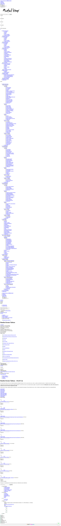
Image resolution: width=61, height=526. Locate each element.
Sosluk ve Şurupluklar (9, 109)
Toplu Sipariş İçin (3, 374)
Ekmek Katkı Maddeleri (7, 52)
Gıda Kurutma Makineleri (10, 268)
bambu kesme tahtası (3, 393)
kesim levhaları (2, 390)
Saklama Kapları (8, 137)
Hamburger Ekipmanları (9, 165)
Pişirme (5, 33)
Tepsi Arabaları (8, 143)
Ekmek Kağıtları (8, 176)
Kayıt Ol (1, 313)
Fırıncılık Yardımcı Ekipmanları (11, 287)
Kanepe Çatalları (8, 212)
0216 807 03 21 (11, 504)
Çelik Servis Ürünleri (9, 122)
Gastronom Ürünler (9, 136)
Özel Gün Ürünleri (7, 77)
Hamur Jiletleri (8, 150)
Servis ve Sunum (6, 34)
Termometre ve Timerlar (9, 110)
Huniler (7, 95)
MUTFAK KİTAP (3, 470)
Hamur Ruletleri (8, 87)
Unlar (5, 57)
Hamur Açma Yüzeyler (9, 163)
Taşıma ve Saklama (7, 35)
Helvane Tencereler (9, 262)
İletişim (5, 496)
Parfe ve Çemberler (9, 207)
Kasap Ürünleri (8, 273)
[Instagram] (7, 512)
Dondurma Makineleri (9, 279)
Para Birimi (4, 298)
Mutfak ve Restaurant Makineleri (9, 74)
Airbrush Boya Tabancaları (10, 281)
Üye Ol (1, 300)
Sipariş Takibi (2, 3)
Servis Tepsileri (8, 130)
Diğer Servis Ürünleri (9, 126)
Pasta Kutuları (8, 216)
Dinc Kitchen (2, 409)
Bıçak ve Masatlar (9, 112)
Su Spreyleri (8, 155)
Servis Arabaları (8, 135)
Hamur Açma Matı (9, 199)
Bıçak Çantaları (8, 134)
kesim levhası (2, 391)
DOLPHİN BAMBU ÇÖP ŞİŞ (8, 477)
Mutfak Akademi (4, 70)
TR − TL (3, 4)
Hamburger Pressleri (9, 101)
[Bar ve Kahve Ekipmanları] (6, 69)
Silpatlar (7, 115)
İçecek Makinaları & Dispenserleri (11, 275)
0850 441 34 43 (6, 504)
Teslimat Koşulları (7, 487)
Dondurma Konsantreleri (8, 61)
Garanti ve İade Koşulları (8, 489)
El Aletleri (5, 31)
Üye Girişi (5, 500)
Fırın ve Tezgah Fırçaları (9, 152)
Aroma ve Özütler (7, 51)
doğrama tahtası (2, 395)
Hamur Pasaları (8, 161)
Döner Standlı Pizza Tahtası (9, 409)
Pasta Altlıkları (8, 210)
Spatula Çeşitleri (8, 97)
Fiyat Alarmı (9, 371)
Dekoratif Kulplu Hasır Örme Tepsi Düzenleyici (13, 423)
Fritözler (7, 265)
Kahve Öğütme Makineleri (10, 247)
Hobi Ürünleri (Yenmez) (8, 59)
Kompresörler (8, 280)
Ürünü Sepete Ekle (3, 363)
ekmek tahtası (2, 396)
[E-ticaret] (30, 524)
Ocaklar (7, 270)
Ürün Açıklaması (4, 375)
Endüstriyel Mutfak (5, 73)
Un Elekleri (8, 154)
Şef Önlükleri (8, 121)
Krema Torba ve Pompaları (10, 196)
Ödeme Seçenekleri (5, 376)
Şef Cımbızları (8, 88)
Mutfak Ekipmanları (5, 30)
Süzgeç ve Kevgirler (9, 99)
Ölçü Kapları (8, 111)
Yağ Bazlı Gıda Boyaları (8, 58)
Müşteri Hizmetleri (7, 495)
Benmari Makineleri (9, 278)
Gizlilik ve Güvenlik (7, 490)
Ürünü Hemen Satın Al (4, 364)
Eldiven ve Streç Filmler (9, 138)
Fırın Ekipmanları (5, 36)
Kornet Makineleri (9, 241)
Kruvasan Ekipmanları (9, 200)
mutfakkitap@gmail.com (8, 506)
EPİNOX (1, 443)
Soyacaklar (7, 89)
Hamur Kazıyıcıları (9, 151)
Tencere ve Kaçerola (9, 117)
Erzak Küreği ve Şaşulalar (10, 153)
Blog (5, 497)
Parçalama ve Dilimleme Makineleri (11, 264)
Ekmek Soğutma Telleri (9, 162)
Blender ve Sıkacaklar (9, 267)
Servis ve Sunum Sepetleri (10, 129)
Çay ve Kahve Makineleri (10, 246)
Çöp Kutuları (8, 141)
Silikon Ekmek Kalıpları (9, 169)
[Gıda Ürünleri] (4, 62)
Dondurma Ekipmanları (9, 194)
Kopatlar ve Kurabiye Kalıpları (10, 192)
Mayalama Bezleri (9, 159)
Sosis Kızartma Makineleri (10, 245)
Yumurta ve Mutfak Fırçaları (10, 90)
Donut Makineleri (8, 240)
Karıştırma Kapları (9, 108)
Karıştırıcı (7, 470)
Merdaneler (8, 98)
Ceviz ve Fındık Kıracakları (10, 92)
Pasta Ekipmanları (5, 42)
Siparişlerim (2, 2)
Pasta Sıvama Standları (9, 197)
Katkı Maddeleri (6, 56)
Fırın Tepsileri (8, 170)
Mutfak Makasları (8, 94)
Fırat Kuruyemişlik (6, 443)
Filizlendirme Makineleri (9, 269)
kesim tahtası (2, 392)
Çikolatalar (5, 53)
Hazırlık (5, 32)
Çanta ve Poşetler (8, 139)
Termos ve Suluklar (9, 140)
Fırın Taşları (8, 171)
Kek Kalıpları (8, 205)
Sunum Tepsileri (8, 131)
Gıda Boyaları (6, 55)
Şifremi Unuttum (7, 310)
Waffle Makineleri (9, 239)
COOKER (2, 324)
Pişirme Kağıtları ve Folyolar (10, 118)
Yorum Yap (13, 371)
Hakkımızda (6, 491)
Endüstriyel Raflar (9, 142)
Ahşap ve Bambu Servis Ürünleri (11, 123)
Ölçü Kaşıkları (8, 105)
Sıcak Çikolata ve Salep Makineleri (11, 248)
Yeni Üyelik (6, 499)
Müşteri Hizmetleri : (5, 0)
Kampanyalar (4, 79)
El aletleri (5, 37)
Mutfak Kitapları (6, 72)
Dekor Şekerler (6, 225)
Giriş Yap (2, 311)
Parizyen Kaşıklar (8, 93)
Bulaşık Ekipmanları (9, 271)
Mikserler (7, 286)
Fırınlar (7, 285)
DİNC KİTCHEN (3, 423)
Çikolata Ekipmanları (9, 193)
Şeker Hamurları (6, 60)
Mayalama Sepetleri (9, 158)
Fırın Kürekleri (8, 149)
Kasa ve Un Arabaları (9, 180)
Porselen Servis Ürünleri (9, 124)
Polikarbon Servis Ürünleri (10, 125)
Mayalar (5, 50)
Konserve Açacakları (9, 91)
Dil (0, 5)
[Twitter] (7, 509)
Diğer (5, 373)
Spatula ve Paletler (9, 188)
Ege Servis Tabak (6, 457)
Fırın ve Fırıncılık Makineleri (8, 76)
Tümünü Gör (8, 113)
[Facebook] (7, 507)
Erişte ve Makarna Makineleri (10, 266)
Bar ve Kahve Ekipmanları (6, 63)
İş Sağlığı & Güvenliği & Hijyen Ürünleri (12, 274)
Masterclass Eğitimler (5, 290)
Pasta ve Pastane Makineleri (8, 75)
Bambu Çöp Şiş (6, 401)
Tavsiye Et (2, 371)
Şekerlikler (7, 128)
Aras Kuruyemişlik (6, 450)
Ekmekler (5, 49)
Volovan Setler (8, 198)
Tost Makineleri (8, 243)
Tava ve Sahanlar (8, 116)
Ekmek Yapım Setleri (9, 160)
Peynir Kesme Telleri (9, 100)
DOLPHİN (2, 401)
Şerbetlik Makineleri (9, 244)
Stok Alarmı (5, 371)
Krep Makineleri (8, 242)
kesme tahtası (2, 389)
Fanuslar (7, 211)
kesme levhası (2, 388)
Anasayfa (5, 493)
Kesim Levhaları (8, 107)
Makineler (5, 65)
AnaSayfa (1, 1)
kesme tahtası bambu (3, 394)
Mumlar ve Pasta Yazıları (10, 213)
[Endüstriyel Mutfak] (5, 78)
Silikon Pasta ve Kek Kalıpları (10, 203)
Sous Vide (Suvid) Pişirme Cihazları (11, 272)
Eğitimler (5, 71)
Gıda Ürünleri (4, 48)
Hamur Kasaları (8, 179)
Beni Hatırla (3, 310)
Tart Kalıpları (8, 206)
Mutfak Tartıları (8, 106)
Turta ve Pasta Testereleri (10, 186)
